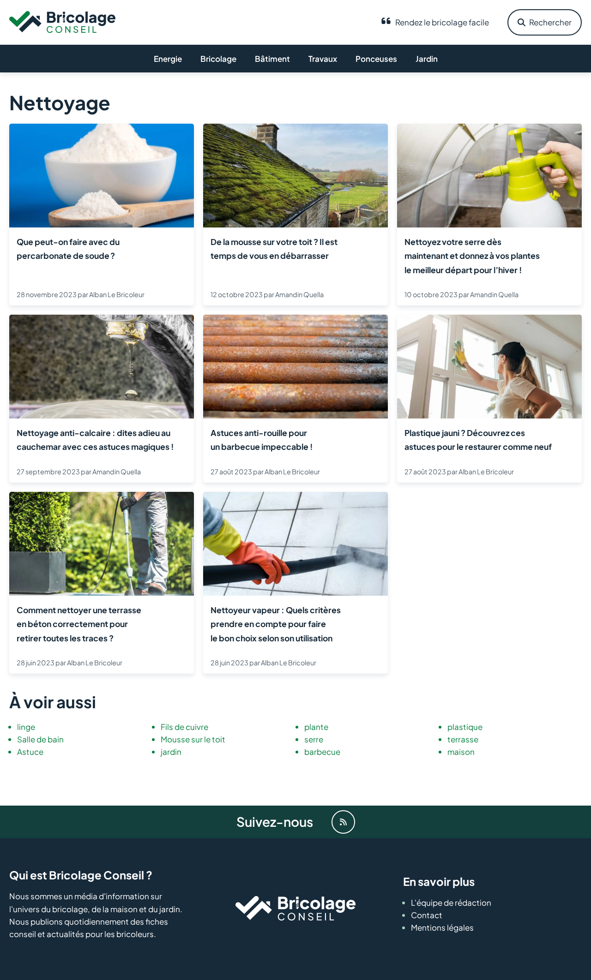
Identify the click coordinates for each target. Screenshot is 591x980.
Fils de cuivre (184, 727)
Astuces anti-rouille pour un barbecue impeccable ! (262, 440)
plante (316, 727)
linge (26, 727)
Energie (168, 59)
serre (313, 739)
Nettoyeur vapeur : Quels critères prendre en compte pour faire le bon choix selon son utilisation (276, 624)
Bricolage (218, 59)
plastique (464, 727)
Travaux (322, 59)
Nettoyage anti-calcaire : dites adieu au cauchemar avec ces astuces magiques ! (95, 440)
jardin (171, 752)
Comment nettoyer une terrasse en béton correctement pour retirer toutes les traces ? (79, 624)
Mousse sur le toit (193, 739)
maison (461, 752)
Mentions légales (442, 927)
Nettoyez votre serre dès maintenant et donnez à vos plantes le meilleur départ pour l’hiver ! (472, 256)
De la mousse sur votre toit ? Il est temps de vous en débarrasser (274, 249)
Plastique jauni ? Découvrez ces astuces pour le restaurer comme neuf (478, 440)
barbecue (322, 752)
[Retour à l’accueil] (62, 21)
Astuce (30, 752)
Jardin (427, 59)
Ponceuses (376, 59)
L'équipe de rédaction (451, 902)
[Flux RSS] (343, 822)
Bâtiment (272, 59)
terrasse (462, 739)
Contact (426, 915)
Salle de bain (40, 739)
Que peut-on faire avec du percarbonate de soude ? (68, 249)
